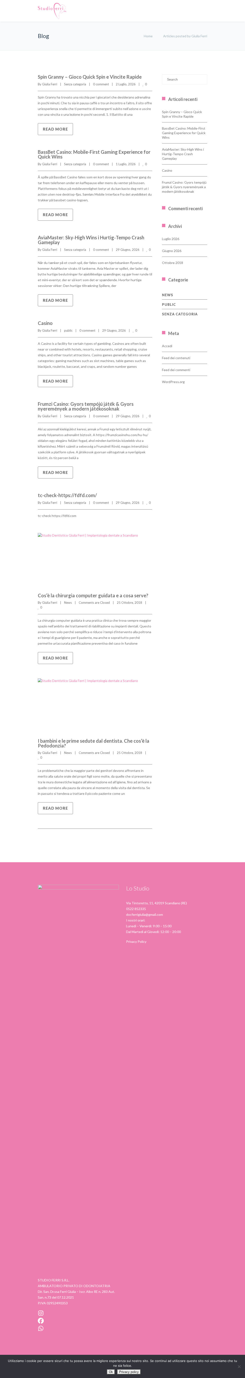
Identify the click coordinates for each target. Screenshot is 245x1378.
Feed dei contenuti (176, 358)
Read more (55, 129)
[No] (239, 1366)
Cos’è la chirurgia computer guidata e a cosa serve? (93, 595)
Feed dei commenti (176, 370)
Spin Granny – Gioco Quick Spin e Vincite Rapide (90, 77)
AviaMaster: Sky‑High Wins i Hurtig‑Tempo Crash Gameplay (91, 240)
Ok (111, 1372)
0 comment (101, 84)
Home (148, 36)
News (68, 602)
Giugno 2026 (171, 251)
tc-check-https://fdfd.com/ (67, 495)
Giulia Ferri (49, 84)
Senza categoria (75, 84)
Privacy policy (129, 1372)
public (68, 330)
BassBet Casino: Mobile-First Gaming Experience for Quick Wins (94, 154)
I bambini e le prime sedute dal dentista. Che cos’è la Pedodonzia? (93, 743)
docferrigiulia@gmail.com (144, 914)
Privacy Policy (136, 941)
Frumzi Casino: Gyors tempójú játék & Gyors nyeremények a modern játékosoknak (86, 406)
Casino (45, 323)
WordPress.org (173, 382)
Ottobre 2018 (172, 263)
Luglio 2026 (170, 239)
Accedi (167, 346)
